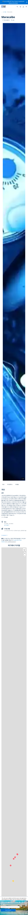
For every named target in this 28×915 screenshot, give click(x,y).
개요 (3, 484)
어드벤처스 (10, 484)
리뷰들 (17, 484)
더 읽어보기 (3, 535)
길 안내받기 (6, 525)
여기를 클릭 (8, 913)
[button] (15, 857)
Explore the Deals (13, 3)
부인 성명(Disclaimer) (10, 542)
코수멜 (4, 12)
